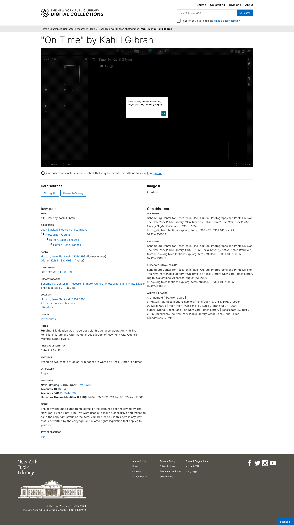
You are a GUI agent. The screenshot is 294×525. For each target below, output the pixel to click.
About (249, 4)
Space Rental (139, 476)
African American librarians (58, 303)
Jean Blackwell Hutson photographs (64, 229)
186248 (63, 389)
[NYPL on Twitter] (257, 463)
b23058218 (86, 385)
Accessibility (139, 461)
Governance (166, 476)
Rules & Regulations (197, 461)
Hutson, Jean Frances (67, 245)
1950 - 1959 (67, 272)
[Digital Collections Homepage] (72, 13)
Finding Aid (50, 193)
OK (163, 113)
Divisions (235, 4)
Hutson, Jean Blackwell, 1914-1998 (63, 256)
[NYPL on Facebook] (249, 463)
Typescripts (48, 319)
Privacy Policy (167, 461)
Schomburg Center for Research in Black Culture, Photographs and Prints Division (93, 283)
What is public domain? (227, 20)
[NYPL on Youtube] (272, 463)
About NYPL (193, 466)
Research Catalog (73, 193)
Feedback (285, 521)
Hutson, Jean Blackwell (64, 239)
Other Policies (167, 466)
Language (191, 471)
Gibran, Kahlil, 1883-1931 (57, 260)
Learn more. (154, 173)
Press (135, 466)
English (45, 373)
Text (43, 436)
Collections (217, 4)
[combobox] (207, 13)
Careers (136, 471)
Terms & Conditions (170, 471)
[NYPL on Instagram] (265, 463)
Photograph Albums (57, 234)
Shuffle (201, 4)
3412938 (70, 393)
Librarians (47, 307)
